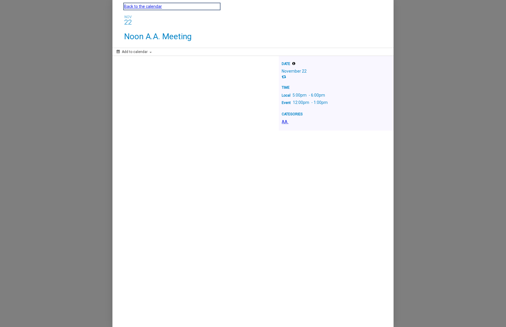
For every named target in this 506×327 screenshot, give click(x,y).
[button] (293, 63)
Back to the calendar (143, 6)
